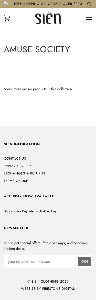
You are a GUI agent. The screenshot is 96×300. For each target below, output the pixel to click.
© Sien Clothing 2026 (48, 281)
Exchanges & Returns (24, 173)
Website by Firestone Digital (48, 288)
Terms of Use (16, 180)
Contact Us (15, 158)
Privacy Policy (18, 165)
